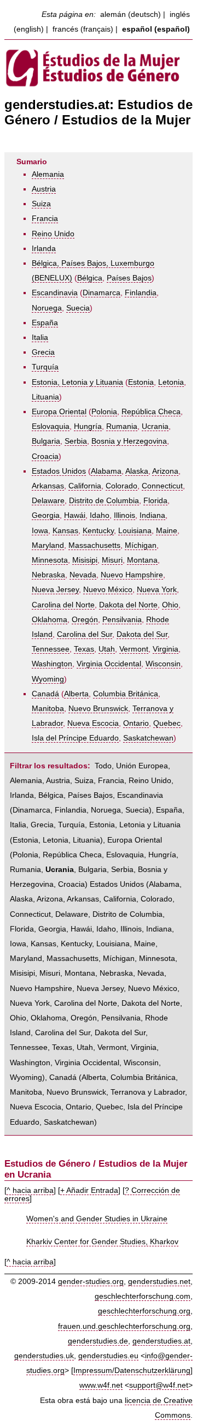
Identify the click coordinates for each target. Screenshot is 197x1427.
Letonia (171, 382)
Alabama (106, 471)
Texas (84, 649)
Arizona (165, 471)
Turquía (45, 367)
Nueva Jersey (55, 590)
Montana (142, 560)
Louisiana (135, 531)
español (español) (156, 29)
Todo (103, 766)
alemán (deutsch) (130, 14)
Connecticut (162, 486)
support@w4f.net (158, 1385)
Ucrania (155, 426)
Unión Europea (142, 766)
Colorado (121, 486)
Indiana (152, 515)
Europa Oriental (59, 412)
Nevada (82, 575)
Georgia (46, 515)
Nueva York (157, 590)
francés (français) (83, 29)
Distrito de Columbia (104, 501)
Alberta (76, 694)
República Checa (151, 412)
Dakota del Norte (128, 605)
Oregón (85, 620)
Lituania (45, 397)
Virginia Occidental (109, 664)
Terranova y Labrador (148, 1092)
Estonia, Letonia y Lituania (77, 382)
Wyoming (48, 679)
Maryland (48, 545)
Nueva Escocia (93, 723)
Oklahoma (49, 620)
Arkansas (48, 486)
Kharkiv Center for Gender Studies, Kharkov (102, 1242)
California (84, 486)
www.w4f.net (101, 1385)
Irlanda (44, 248)
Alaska (136, 471)
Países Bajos (129, 278)
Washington (52, 664)
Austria (44, 189)
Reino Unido (53, 234)
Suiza (41, 204)
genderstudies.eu (108, 1356)
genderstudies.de (98, 1341)
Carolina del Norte (63, 605)
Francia (45, 218)
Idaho (99, 515)
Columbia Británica (125, 694)
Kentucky (98, 531)
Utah (107, 649)
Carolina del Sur (84, 634)
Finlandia (141, 293)
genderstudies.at (161, 1341)
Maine (166, 531)
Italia (40, 337)
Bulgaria (46, 441)
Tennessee (50, 649)
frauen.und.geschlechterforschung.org (124, 1326)
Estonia (141, 382)
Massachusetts (94, 545)
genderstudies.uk (44, 1356)
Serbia (76, 441)
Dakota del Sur (142, 634)
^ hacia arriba (30, 1190)
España (45, 323)
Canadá (45, 694)
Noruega (47, 308)
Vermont (133, 649)
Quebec (167, 723)
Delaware (48, 501)
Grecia (43, 352)
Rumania (121, 426)
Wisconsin (163, 664)
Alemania (48, 174)
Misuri (112, 560)
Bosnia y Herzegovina (129, 441)
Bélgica (89, 278)
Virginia (165, 649)
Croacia (45, 456)
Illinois (124, 515)
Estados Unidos (59, 471)
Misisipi (84, 560)
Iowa (40, 531)
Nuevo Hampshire (132, 575)
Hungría (88, 426)
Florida (155, 501)
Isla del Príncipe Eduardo (75, 738)
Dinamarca (101, 293)
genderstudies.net (159, 1281)
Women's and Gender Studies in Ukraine (96, 1219)
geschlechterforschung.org (144, 1311)
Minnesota (50, 560)
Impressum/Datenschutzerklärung (131, 1370)
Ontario (136, 723)
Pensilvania (122, 620)
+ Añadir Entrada (89, 1190)
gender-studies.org (91, 1281)
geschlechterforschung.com (142, 1296)
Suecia (78, 308)
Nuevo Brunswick (98, 708)
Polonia (104, 412)
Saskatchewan (148, 738)
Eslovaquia (50, 426)
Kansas (65, 531)
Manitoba (48, 708)
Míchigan (141, 545)
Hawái (74, 515)
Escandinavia (55, 293)
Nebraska (48, 575)
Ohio (170, 605)
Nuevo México (107, 590)
